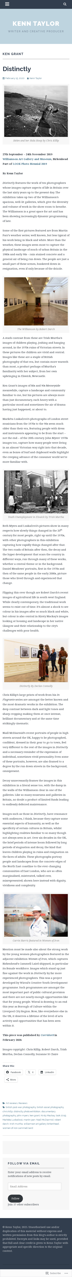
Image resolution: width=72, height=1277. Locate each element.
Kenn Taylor (36, 23)
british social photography (50, 1107)
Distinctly (17, 69)
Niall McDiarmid (44, 1119)
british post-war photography (21, 1107)
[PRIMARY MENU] (7, 4)
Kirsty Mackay (48, 1115)
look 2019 (61, 1115)
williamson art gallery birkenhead (41, 1123)
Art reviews (11, 1103)
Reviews (23, 1103)
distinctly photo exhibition (27, 1111)
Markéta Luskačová (13, 1119)
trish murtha (16, 1123)
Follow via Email (24, 1163)
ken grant (35, 1115)
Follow (15, 1198)
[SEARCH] (65, 4)
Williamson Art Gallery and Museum (27, 159)
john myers (23, 1115)
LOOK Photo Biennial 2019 (30, 163)
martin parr (29, 1119)
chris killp (8, 1111)
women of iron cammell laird (18, 1128)
